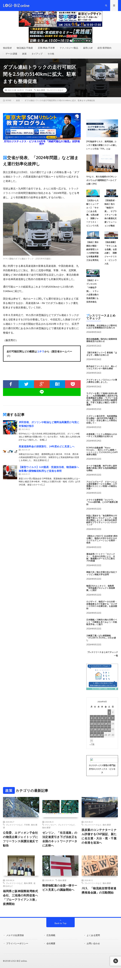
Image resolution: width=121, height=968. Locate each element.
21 (105, 729)
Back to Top (60, 923)
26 (98, 734)
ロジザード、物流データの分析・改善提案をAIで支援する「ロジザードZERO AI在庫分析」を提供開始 (101, 605)
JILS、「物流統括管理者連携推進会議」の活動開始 (99, 890)
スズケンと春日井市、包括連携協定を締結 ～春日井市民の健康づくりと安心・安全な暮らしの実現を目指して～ (102, 419)
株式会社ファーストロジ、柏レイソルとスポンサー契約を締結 (101, 367)
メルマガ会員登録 (15, 935)
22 (109, 729)
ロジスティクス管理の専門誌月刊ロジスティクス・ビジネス (102, 769)
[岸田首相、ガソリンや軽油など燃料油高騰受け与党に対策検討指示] (10, 427)
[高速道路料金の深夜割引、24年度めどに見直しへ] (10, 451)
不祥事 (27, 825)
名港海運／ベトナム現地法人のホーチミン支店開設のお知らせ (101, 435)
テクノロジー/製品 (69, 47)
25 (95, 734)
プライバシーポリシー (17, 943)
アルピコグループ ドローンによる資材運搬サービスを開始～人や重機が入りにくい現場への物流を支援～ (101, 485)
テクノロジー (50, 825)
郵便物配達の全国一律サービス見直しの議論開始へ (59, 887)
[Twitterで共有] (26, 384)
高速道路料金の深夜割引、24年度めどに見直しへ (47, 446)
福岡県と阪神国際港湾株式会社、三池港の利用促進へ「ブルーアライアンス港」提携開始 (20, 897)
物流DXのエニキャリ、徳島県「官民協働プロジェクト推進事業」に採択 (100, 588)
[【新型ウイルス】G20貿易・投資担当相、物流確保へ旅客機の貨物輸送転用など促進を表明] (10, 472)
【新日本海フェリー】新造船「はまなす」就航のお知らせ (101, 353)
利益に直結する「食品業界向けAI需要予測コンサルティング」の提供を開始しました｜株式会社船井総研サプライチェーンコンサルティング (101, 520)
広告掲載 (50, 935)
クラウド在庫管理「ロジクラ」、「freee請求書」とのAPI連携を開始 (102, 502)
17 (91, 729)
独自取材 (7, 47)
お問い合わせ (93, 943)
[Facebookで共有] (10, 384)
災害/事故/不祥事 (46, 47)
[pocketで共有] (73, 384)
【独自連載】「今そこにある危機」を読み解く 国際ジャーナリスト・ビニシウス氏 (110, 253)
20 (102, 729)
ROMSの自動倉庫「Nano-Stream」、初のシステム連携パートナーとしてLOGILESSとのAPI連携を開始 (102, 451)
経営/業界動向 (105, 47)
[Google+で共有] (41, 384)
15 (109, 723)
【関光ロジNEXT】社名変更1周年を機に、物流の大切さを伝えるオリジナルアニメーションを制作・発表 (102, 539)
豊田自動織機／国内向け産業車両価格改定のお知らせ (101, 340)
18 (95, 729)
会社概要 (50, 943)
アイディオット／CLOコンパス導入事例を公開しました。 (101, 380)
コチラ (40, 351)
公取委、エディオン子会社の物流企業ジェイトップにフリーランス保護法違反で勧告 (20, 839)
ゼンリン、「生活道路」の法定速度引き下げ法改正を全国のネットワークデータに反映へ (59, 839)
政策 (24, 53)
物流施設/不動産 (25, 47)
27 (102, 734)
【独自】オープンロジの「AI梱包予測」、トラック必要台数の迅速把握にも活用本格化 (92, 291)
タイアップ (37, 53)
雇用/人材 (88, 47)
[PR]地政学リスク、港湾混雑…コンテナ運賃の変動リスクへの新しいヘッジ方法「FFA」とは (101, 145)
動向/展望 (41, 90)
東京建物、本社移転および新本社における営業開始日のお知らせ (101, 326)
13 (102, 723)
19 (98, 729)
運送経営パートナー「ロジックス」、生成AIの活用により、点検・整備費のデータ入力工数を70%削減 (100, 557)
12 (98, 723)
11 (95, 723)
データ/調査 (11, 53)
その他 (50, 53)
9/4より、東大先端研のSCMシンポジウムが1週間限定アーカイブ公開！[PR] (101, 180)
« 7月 (92, 744)
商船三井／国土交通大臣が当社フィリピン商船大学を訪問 (101, 573)
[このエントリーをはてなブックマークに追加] (57, 384)
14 (105, 723)
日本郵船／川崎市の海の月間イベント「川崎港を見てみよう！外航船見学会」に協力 (101, 621)
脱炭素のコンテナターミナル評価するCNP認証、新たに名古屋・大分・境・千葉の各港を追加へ (99, 836)
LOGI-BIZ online (19, 961)
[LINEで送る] (42, 392)
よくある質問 (93, 935)
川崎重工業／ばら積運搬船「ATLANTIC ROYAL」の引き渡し (101, 637)
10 (91, 723)
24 (91, 734)
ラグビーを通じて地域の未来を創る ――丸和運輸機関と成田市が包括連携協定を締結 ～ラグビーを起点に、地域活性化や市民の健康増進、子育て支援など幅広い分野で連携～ (102, 399)
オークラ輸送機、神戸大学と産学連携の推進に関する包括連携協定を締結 (101, 468)
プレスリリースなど (54, 90)
